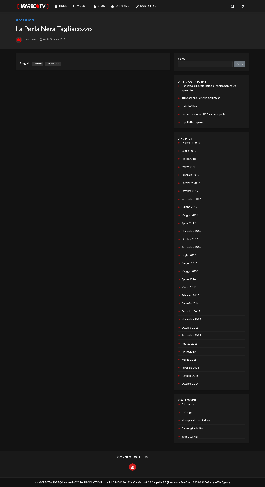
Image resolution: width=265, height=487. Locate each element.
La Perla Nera (53, 63)
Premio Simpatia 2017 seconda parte (204, 114)
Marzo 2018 (189, 166)
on (54, 39)
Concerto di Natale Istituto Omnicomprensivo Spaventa (209, 88)
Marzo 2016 (189, 287)
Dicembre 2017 (191, 182)
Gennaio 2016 (190, 303)
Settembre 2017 (191, 199)
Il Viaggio (187, 412)
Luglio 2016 (189, 255)
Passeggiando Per (193, 428)
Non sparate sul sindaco (196, 420)
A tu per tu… (189, 404)
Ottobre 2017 (190, 190)
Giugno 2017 (189, 206)
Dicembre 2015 (191, 311)
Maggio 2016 (190, 271)
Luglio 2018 (189, 150)
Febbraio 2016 (190, 295)
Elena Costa (30, 39)
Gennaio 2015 (190, 375)
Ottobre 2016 (190, 239)
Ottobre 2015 (190, 327)
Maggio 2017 (190, 215)
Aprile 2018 (189, 158)
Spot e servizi (25, 20)
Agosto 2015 (190, 343)
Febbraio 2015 (190, 367)
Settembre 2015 (191, 335)
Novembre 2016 (191, 231)
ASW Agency (223, 482)
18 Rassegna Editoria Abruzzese (201, 97)
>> (36, 482)
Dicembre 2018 (191, 142)
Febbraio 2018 (190, 174)
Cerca (182, 58)
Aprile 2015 (189, 351)
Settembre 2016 (191, 247)
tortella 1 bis (189, 106)
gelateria (37, 63)
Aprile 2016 (189, 279)
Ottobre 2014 (190, 383)
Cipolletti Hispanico (193, 122)
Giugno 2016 (189, 263)
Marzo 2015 (189, 359)
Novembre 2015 (191, 319)
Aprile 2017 (189, 223)
